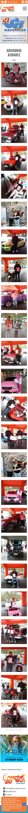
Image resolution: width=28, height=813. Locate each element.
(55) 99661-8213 (5, 2)
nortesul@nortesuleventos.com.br (2, 2)
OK (24, 804)
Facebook (8, 795)
